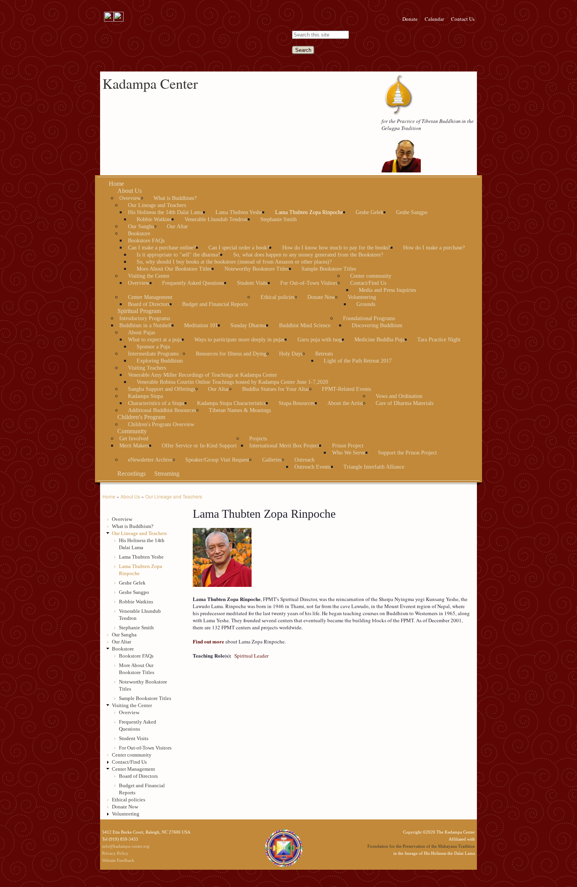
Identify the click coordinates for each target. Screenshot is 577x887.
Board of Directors (149, 304)
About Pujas (141, 332)
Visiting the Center (149, 276)
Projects (258, 439)
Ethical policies (278, 297)
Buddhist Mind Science (304, 325)
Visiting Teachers (147, 368)
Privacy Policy (115, 853)
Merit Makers (134, 446)
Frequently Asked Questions (193, 283)
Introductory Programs (144, 318)
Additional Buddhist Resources (162, 410)
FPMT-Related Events (346, 389)
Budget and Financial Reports (215, 304)
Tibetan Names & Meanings (240, 410)
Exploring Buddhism (160, 361)
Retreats (324, 354)
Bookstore (139, 233)
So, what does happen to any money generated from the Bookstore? (308, 255)
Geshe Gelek (369, 212)
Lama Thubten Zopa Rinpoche (309, 212)
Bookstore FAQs (146, 241)
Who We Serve (348, 453)
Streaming (166, 473)
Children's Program (141, 417)
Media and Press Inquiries (387, 290)
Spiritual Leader (251, 655)
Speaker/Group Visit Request (217, 460)
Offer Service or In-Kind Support (199, 446)
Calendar (434, 18)
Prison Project (347, 446)
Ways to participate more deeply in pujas (239, 340)
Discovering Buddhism (377, 325)
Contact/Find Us (368, 283)
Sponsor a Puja (153, 347)
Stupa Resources (297, 403)
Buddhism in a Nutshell (145, 325)
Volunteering (362, 297)
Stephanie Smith (278, 219)
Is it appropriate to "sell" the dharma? (178, 255)
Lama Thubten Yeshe (238, 212)
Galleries (272, 460)
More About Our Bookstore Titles (174, 269)
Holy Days (291, 354)
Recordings (131, 473)
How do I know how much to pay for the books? (336, 248)
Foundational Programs (369, 318)
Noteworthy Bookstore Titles (257, 269)
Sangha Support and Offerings (161, 389)
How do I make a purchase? (434, 248)
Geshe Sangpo (411, 212)
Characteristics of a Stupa (156, 403)
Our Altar (177, 226)
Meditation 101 (201, 325)
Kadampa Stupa (145, 396)
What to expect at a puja (155, 340)
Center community (370, 276)
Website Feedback (118, 860)
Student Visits (252, 283)
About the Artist (345, 403)
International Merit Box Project (284, 446)
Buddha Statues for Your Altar (275, 389)
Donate (410, 18)
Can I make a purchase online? (162, 248)
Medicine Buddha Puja (379, 340)
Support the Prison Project (407, 453)
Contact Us (463, 18)
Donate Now (321, 297)
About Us (129, 190)
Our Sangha (141, 226)
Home (116, 183)
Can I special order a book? (238, 248)
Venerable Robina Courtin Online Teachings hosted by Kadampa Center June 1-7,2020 (232, 382)
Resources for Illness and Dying (231, 354)
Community (132, 431)
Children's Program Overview (161, 424)
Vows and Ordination (399, 396)
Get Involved (133, 439)
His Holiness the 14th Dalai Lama (165, 212)
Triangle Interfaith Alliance (373, 467)
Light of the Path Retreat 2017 (358, 361)
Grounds (365, 304)
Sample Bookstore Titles (328, 269)
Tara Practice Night (438, 340)
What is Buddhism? (175, 198)
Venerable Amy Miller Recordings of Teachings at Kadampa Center (202, 375)
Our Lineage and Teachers (157, 205)
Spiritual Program (139, 311)
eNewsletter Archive (150, 460)
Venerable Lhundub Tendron (216, 219)
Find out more (208, 641)
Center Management (150, 297)
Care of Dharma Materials (404, 403)
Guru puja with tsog (320, 340)
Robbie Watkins (154, 219)
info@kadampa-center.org (126, 846)
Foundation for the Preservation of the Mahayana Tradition (421, 846)
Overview (130, 198)
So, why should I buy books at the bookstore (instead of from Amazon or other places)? (234, 262)
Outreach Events (312, 467)
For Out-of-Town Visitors (309, 283)
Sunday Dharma (248, 325)
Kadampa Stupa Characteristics (231, 403)
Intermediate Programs (153, 354)
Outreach (304, 460)
